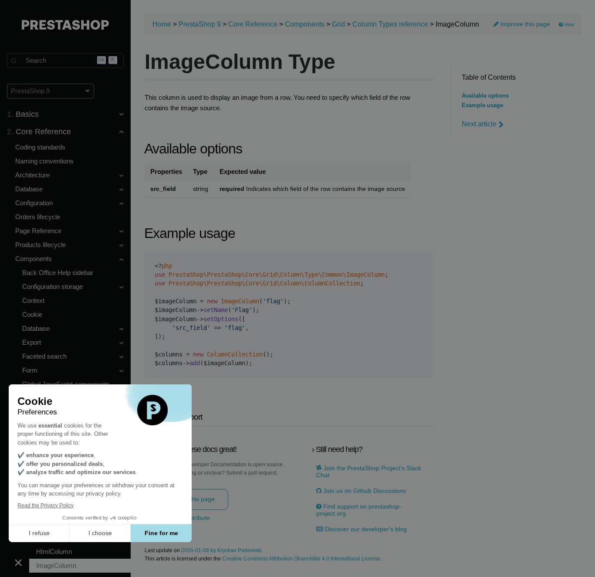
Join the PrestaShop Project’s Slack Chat (368, 471)
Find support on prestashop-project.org (359, 509)
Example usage (482, 105)
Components (305, 24)
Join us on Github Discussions (363, 491)
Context (33, 300)
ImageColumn (56, 565)
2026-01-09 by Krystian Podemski (221, 550)
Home (161, 24)
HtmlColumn (54, 551)
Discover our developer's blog (365, 529)
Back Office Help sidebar (57, 272)
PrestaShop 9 (200, 24)
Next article (479, 124)
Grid (338, 24)
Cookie (32, 314)
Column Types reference (390, 24)
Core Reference (252, 24)
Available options (485, 96)
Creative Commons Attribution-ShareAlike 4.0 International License (301, 559)
